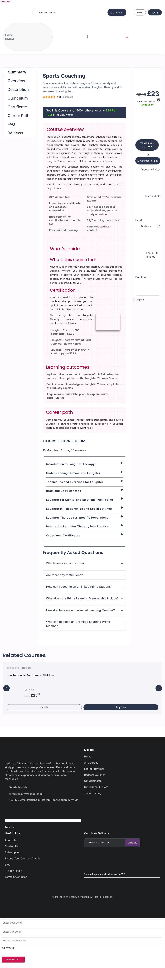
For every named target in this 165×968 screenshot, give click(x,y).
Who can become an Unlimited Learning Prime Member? (78, 624)
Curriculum (18, 98)
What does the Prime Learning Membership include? (82, 598)
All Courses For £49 (148, 160)
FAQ (11, 124)
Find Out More (63, 114)
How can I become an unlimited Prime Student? (79, 586)
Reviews (15, 133)
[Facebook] (9, 809)
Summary (17, 72)
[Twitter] (20, 809)
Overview (16, 80)
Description (18, 89)
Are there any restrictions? (64, 575)
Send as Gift (13, 959)
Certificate (17, 107)
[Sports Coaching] (147, 76)
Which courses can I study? (65, 563)
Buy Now (121, 707)
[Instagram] (32, 809)
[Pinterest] (43, 809)
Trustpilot (5, 1)
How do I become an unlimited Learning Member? (80, 610)
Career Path (18, 115)
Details (44, 707)
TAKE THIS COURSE (147, 145)
